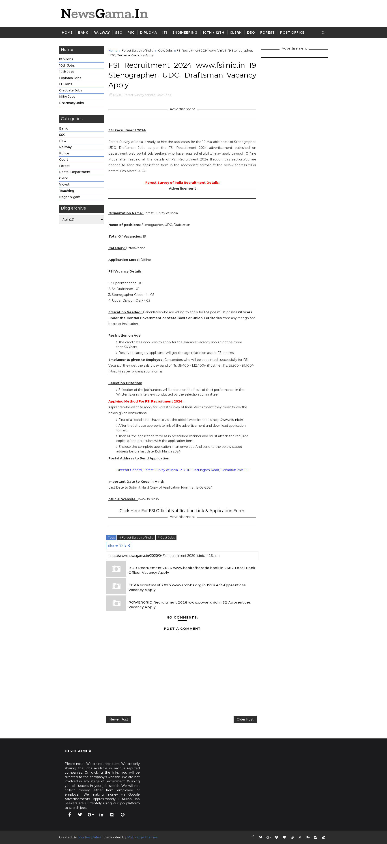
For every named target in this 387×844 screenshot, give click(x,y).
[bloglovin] (284, 837)
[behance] (307, 837)
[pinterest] (122, 814)
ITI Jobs (65, 84)
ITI (164, 32)
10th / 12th (213, 32)
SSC (118, 32)
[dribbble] (292, 837)
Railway (102, 32)
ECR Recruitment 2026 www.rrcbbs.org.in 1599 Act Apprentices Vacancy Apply (187, 587)
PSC (131, 32)
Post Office (292, 32)
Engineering (184, 32)
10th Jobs (67, 65)
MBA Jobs (67, 97)
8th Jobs (66, 59)
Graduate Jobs (70, 90)
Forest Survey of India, (140, 95)
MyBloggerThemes (142, 837)
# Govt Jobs (166, 537)
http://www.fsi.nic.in (228, 420)
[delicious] (323, 837)
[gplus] (90, 814)
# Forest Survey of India (136, 537)
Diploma (148, 32)
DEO (251, 32)
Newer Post (118, 719)
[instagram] (112, 814)
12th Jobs (67, 72)
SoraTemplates (89, 837)
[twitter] (80, 814)
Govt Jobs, (164, 95)
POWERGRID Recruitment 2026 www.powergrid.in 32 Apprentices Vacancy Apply (190, 604)
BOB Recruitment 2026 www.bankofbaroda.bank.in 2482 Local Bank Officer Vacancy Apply (192, 570)
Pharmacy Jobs (71, 103)
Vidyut (64, 184)
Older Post (245, 719)
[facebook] (69, 814)
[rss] (300, 837)
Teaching (66, 191)
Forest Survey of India (137, 50)
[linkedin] (101, 814)
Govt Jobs (165, 50)
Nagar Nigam (69, 197)
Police (64, 153)
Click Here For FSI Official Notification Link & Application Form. (182, 510)
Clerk (236, 32)
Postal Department (74, 172)
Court (63, 160)
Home (67, 32)
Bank (83, 32)
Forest (267, 32)
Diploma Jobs (70, 78)
